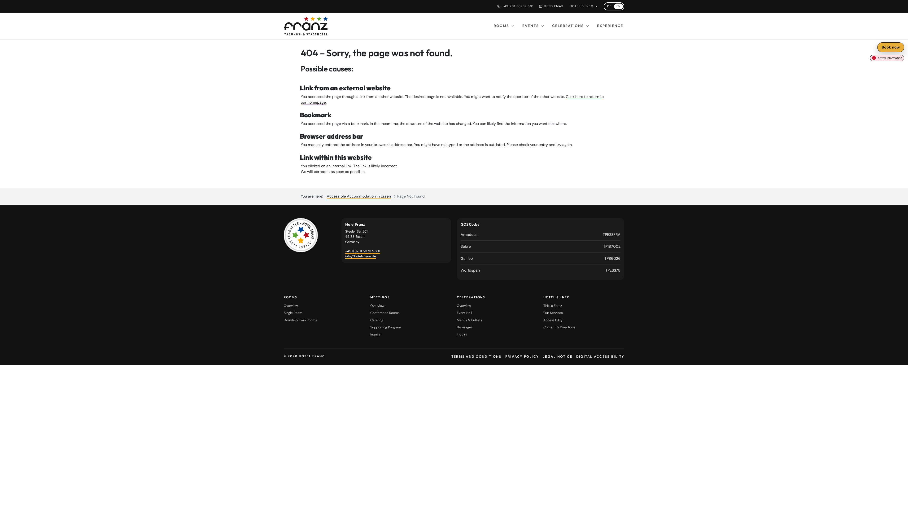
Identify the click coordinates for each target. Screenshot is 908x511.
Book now (891, 47)
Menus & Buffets (469, 320)
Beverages (465, 327)
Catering (376, 320)
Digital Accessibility (600, 356)
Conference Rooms (384, 313)
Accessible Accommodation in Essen (359, 196)
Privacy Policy (522, 356)
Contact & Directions (559, 327)
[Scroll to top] (898, 503)
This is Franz (552, 306)
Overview (291, 306)
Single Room (293, 313)
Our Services (553, 313)
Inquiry (375, 334)
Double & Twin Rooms (300, 320)
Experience (610, 25)
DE (610, 6)
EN (619, 6)
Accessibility (553, 320)
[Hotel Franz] (301, 235)
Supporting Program (385, 327)
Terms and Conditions (476, 356)
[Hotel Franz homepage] (306, 26)
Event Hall (464, 313)
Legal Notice (557, 356)
